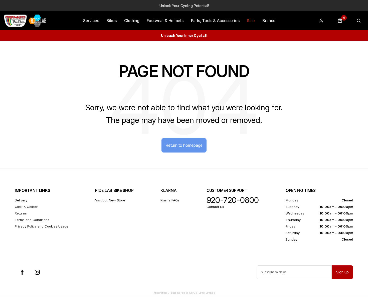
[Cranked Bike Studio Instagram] (37, 272)
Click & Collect (26, 207)
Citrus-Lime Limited (202, 292)
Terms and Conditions (32, 220)
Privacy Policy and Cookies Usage (41, 226)
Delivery (21, 200)
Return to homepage (184, 145)
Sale (251, 20)
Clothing (131, 20)
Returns (21, 213)
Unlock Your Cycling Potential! (184, 6)
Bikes (111, 20)
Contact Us (215, 207)
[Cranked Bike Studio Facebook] (22, 272)
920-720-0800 (233, 200)
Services (91, 20)
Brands (268, 20)
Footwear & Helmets (165, 20)
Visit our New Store (110, 200)
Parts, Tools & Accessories (215, 20)
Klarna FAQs (169, 200)
